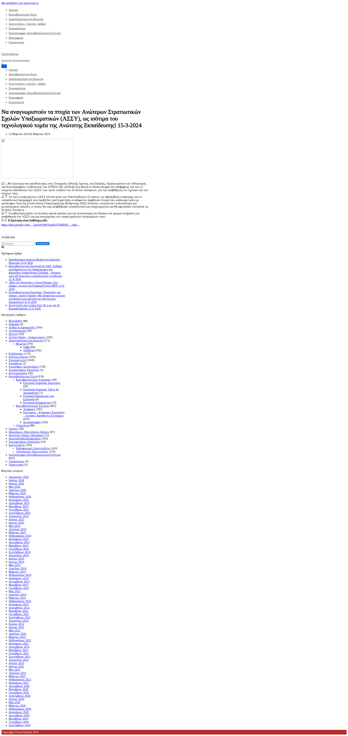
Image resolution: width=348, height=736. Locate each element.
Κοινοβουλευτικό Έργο (23, 14)
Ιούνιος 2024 (16, 561)
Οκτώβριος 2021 (19, 653)
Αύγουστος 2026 (19, 477)
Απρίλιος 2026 (17, 490)
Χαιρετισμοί (16, 464)
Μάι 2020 (14, 702)
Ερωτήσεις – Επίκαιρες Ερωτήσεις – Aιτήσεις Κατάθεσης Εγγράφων (44, 414)
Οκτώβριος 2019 (19, 721)
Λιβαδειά (28, 350)
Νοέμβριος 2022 (18, 610)
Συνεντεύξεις (17, 445)
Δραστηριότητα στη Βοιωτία (26, 19)
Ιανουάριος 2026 (19, 499)
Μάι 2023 (14, 591)
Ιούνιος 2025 (16, 522)
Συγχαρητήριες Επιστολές (24, 441)
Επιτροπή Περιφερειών (37, 402)
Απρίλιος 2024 (17, 568)
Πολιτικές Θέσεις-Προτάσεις (26, 435)
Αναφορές (29, 409)
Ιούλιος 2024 (16, 558)
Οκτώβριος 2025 (19, 509)
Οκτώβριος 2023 (19, 588)
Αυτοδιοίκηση (17, 330)
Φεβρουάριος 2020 (20, 708)
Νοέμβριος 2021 (18, 650)
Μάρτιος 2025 (17, 532)
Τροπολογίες (16, 461)
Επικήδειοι (15, 363)
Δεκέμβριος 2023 (19, 581)
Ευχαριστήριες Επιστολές (24, 369)
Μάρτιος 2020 (17, 705)
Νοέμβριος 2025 (18, 506)
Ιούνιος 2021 (16, 666)
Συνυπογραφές (32, 422)
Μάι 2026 (14, 486)
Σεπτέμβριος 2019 (19, 725)
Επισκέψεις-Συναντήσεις (24, 366)
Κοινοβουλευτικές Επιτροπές (33, 379)
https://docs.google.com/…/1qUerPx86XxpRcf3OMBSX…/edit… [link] (40, 224)
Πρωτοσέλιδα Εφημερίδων (25, 438)
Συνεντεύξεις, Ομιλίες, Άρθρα (27, 23)
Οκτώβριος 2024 (19, 548)
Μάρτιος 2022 (17, 637)
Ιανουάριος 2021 (19, 682)
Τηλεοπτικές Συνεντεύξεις (32, 451)
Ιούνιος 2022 (16, 627)
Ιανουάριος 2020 (19, 712)
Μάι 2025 (14, 526)
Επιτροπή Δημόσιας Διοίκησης (42, 383)
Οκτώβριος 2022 (19, 614)
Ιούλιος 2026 (16, 480)
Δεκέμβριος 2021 (19, 646)
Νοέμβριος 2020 (18, 689)
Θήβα (26, 347)
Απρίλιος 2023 (17, 594)
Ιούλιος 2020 (16, 699)
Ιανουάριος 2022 (19, 643)
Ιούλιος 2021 (16, 663)
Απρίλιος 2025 (17, 529)
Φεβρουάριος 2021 (20, 679)
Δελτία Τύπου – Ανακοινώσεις (27, 337)
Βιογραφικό (16, 37)
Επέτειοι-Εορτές (19, 356)
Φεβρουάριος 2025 (20, 535)
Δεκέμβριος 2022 (19, 607)
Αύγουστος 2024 (19, 555)
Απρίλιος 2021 (17, 672)
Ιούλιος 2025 (16, 519)
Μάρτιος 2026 (17, 493)
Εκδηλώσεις (16, 353)
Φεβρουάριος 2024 (20, 574)
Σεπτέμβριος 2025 (19, 512)
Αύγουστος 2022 (19, 620)
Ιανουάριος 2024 (19, 578)
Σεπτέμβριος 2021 (19, 656)
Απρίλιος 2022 (17, 633)
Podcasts (14, 324)
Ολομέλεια (22, 425)
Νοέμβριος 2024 (18, 545)
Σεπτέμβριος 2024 (19, 552)
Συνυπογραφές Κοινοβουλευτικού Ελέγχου (35, 33)
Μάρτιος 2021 (17, 676)
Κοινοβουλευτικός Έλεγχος (32, 405)
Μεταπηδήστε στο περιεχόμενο (20, 3)
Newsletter (15, 320)
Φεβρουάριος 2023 (20, 601)
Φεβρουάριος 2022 (20, 640)
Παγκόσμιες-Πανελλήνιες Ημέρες (29, 432)
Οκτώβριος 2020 (19, 692)
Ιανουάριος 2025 (19, 539)
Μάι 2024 (14, 565)
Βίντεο (13, 334)
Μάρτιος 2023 (17, 597)
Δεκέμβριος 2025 (19, 503)
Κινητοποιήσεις (18, 373)
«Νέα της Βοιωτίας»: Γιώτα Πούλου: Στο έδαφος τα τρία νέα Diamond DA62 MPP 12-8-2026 (37, 286)
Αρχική (13, 9)
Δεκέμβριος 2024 (19, 542)
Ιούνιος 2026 (16, 483)
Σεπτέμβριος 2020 (19, 695)
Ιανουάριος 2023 (19, 604)
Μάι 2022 (14, 630)
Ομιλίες (13, 428)
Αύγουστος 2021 (19, 659)
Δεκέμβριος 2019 (19, 715)
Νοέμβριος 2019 (18, 718)
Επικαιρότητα (17, 28)
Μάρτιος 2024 (17, 571)
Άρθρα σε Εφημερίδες (22, 327)
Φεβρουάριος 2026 (20, 496)
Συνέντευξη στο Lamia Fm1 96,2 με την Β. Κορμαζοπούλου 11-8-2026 (34, 307)
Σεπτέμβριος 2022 (19, 617)
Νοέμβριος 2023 (18, 584)
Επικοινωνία (16, 42)
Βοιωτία (21, 343)
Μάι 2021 (14, 669)
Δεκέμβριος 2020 (19, 686)
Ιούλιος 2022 (16, 623)
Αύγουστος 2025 (19, 516)
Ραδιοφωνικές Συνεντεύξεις (33, 448)
